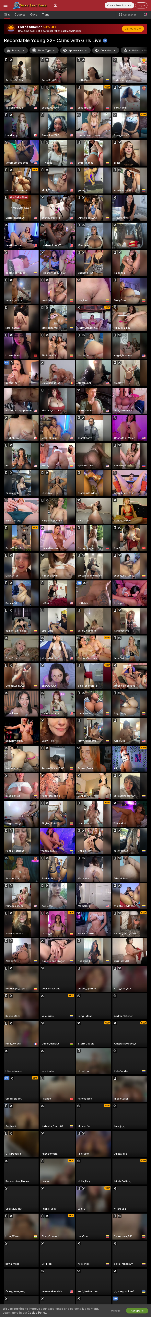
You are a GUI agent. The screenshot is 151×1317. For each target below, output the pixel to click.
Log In (141, 5)
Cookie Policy (37, 1312)
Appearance (75, 50)
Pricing (16, 50)
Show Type (44, 50)
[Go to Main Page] (30, 5)
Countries (106, 50)
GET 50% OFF (133, 28)
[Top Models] (55, 5)
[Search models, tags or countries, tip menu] (145, 15)
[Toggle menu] (5, 5)
